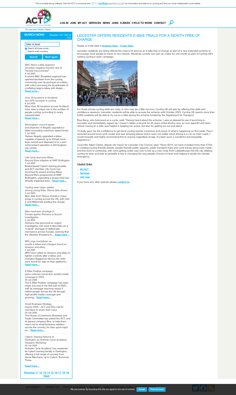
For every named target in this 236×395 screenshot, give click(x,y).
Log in (64, 23)
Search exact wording (38, 52)
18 (63, 373)
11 (37, 373)
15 (52, 373)
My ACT (82, 23)
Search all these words (38, 49)
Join (73, 23)
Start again (51, 56)
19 (67, 373)
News (106, 23)
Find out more (156, 389)
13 (44, 373)
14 (48, 373)
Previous (29, 373)
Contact (160, 23)
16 (56, 373)
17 (59, 373)
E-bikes (125, 23)
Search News (34, 35)
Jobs (115, 23)
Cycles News (126, 46)
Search (34, 56)
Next (46, 376)
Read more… (32, 91)
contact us (123, 182)
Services (95, 23)
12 (40, 373)
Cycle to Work (142, 23)
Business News (110, 46)
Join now (85, 177)
